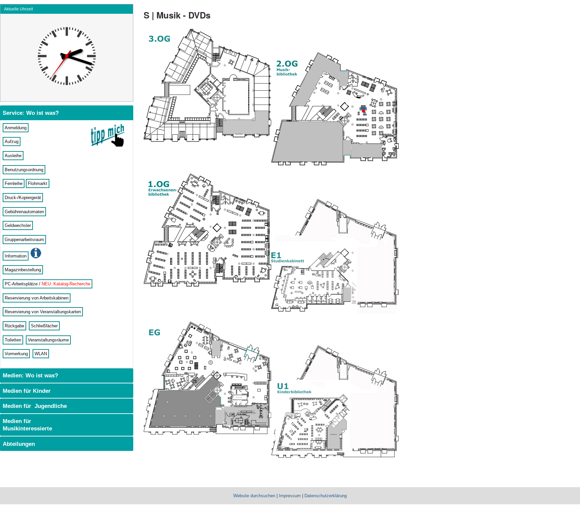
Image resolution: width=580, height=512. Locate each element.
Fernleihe (13, 183)
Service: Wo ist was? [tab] (30, 112)
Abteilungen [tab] (18, 443)
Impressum (290, 495)
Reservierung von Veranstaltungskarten (43, 311)
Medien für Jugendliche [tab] (34, 406)
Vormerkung (16, 353)
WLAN (41, 353)
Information (16, 256)
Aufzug (11, 141)
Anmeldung (16, 127)
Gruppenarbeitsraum (24, 239)
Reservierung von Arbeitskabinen (36, 297)
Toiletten (13, 339)
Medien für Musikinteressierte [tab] (26, 425)
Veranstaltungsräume (48, 339)
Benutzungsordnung (24, 169)
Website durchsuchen (254, 495)
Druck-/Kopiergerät (23, 197)
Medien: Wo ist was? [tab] (29, 375)
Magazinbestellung (23, 269)
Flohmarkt (37, 183)
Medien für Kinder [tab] (26, 390)
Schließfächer (44, 325)
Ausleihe (13, 155)
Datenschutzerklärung (325, 495)
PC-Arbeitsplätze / (47, 283)
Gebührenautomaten (24, 211)
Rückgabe (14, 325)
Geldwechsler (18, 225)
